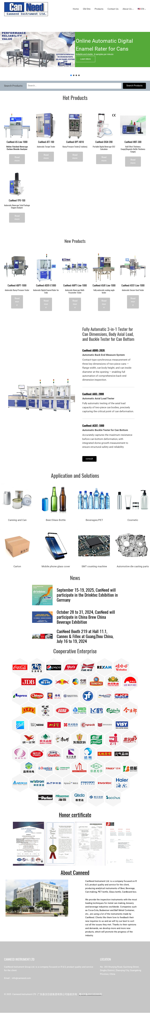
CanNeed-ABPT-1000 (17, 285)
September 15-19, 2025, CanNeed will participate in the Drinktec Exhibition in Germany (87, 595)
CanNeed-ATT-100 (46, 141)
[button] (71, 75)
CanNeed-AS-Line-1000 (17, 141)
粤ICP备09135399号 (90, 994)
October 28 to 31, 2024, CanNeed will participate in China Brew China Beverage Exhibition (86, 617)
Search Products (134, 85)
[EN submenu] (145, 9)
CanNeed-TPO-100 (17, 200)
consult (89, 459)
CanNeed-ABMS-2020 (93, 350)
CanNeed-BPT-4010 (75, 141)
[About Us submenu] (133, 9)
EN (142, 9)
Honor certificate (75, 814)
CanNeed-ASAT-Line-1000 (104, 285)
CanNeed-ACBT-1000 (93, 425)
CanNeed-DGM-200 (103, 141)
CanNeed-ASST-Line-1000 (132, 285)
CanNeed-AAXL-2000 (93, 394)
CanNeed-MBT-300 (133, 141)
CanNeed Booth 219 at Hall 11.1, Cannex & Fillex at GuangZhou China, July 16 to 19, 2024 (85, 636)
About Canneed (75, 872)
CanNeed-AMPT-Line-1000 (75, 285)
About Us (127, 9)
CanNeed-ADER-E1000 (46, 285)
